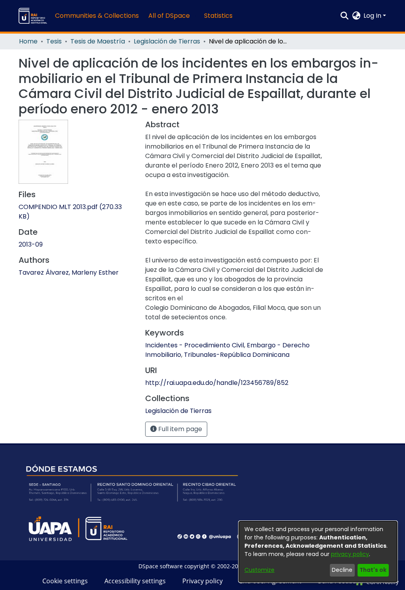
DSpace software (160, 566)
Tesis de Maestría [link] (97, 41)
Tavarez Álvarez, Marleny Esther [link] (69, 272)
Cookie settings (65, 581)
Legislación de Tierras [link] (167, 41)
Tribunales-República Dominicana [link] (237, 354)
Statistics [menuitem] (218, 15)
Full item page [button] (179, 429)
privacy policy (350, 554)
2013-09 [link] (31, 244)
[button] (33, 16)
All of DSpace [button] (169, 15)
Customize (259, 570)
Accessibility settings (135, 581)
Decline (342, 570)
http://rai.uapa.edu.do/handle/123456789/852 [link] (216, 382)
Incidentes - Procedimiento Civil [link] (194, 345)
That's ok (373, 570)
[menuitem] (171, 16)
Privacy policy (202, 581)
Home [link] (28, 41)
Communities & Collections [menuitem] (97, 15)
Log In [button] (373, 15)
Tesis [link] (54, 41)
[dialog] (318, 551)
